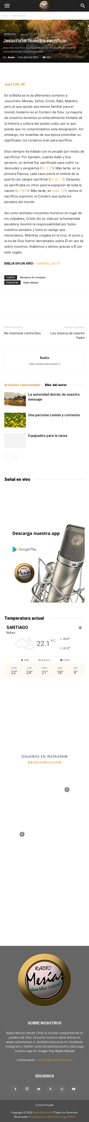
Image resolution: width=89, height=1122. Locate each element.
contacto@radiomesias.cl (54, 1060)
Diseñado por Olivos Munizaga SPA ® (52, 1117)
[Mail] (38, 1089)
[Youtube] (73, 1089)
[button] (7, 6)
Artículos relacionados (22, 385)
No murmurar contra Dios (22, 333)
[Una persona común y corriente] (15, 420)
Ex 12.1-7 (56, 179)
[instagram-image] (22, 789)
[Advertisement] (44, 715)
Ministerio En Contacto (33, 277)
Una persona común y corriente (54, 415)
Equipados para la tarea (47, 435)
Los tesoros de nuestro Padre (68, 335)
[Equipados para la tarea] (15, 440)
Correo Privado (44, 1105)
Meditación (19, 15)
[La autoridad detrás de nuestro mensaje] (15, 399)
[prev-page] (7, 456)
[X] (50, 1089)
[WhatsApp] (62, 1089)
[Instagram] (27, 1089)
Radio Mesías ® (42, 1112)
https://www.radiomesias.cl (44, 363)
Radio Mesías (30, 282)
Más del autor (56, 385)
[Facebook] (15, 1089)
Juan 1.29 (59, 191)
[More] (53, 71)
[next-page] (14, 456)
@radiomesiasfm (45, 762)
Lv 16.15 (22, 191)
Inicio (5, 15)
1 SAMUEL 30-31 (47, 263)
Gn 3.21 (47, 168)
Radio (11, 57)
